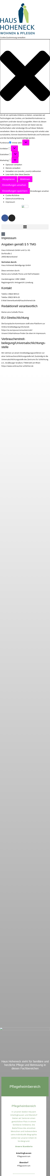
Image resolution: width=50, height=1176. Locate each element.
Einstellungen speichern (15, 190)
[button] (25, 76)
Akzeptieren (8, 179)
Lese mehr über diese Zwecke (18, 174)
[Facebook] (4, 217)
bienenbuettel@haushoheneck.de (21, 300)
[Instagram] (11, 217)
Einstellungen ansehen (14, 185)
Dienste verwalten (13, 168)
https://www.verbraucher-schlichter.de (17, 366)
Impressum (10, 202)
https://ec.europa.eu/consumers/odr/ (16, 330)
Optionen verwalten (14, 164)
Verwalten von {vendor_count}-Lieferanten (23, 171)
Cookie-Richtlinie (12, 195)
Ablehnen (25, 179)
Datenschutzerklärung (15, 198)
